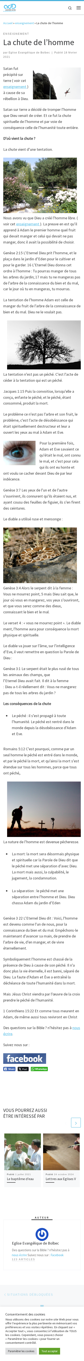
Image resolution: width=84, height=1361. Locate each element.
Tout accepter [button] (50, 1351)
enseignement (24, 23)
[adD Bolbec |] (9, 7)
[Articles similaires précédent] (65, 1122)
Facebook (57, 1255)
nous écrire (19, 1255)
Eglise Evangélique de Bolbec (29, 52)
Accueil (7, 23)
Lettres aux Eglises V (61, 1179)
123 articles (23, 1259)
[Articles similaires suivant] (76, 1122)
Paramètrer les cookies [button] (21, 1351)
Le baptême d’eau (20, 1179)
